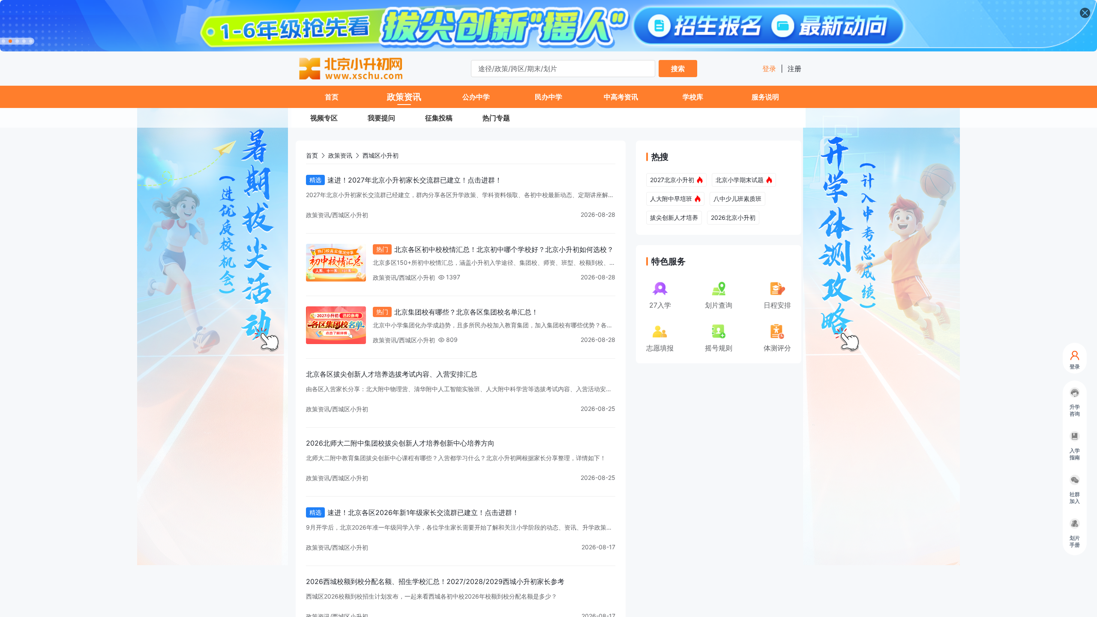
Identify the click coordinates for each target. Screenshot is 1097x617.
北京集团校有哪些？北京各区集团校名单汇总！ (466, 312)
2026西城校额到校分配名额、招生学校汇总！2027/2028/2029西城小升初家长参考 (435, 581)
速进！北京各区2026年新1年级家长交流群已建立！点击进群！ (423, 512)
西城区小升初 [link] (381, 155)
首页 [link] (312, 155)
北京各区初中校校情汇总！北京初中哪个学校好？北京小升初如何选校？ (504, 249)
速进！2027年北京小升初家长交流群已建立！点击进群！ (414, 180)
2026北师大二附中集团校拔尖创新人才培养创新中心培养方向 (400, 443)
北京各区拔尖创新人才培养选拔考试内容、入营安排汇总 (391, 374)
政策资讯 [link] (340, 155)
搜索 (678, 68)
